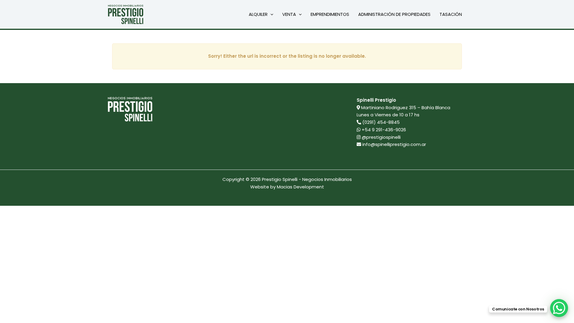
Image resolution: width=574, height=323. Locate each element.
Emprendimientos (330, 14)
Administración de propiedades (394, 14)
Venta (289, 14)
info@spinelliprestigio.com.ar (394, 144)
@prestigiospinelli (381, 137)
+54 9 (383, 130)
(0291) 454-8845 (381, 122)
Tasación (450, 14)
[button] (270, 14)
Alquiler (258, 14)
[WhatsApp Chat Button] (559, 308)
